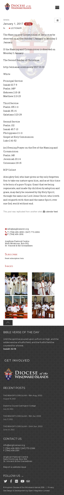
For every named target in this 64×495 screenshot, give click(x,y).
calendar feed (51, 211)
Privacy (51, 487)
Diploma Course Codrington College (19, 406)
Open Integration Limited (39, 491)
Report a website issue (14, 467)
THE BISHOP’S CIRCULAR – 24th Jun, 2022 (23, 426)
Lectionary (16, 28)
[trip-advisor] (28, 480)
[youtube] (22, 480)
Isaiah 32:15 (9, 349)
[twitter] (5, 480)
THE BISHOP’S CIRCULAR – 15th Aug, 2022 (22, 395)
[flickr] (16, 480)
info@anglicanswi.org (18, 228)
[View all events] (57, 20)
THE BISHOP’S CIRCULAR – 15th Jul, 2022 (22, 416)
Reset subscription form (14, 258)
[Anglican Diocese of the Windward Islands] (17, 10)
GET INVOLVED (17, 360)
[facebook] (11, 480)
